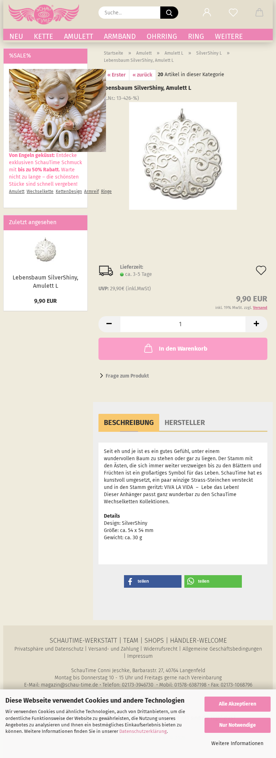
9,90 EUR (45, 300)
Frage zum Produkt (127, 376)
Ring (196, 36)
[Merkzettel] (233, 12)
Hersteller (185, 422)
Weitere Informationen (237, 743)
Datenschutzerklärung (143, 731)
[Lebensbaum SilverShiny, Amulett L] (183, 156)
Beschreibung (129, 422)
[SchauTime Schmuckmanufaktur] (46, 14)
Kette (43, 36)
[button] (207, 12)
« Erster (116, 75)
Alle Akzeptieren (237, 704)
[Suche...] (169, 12)
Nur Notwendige (237, 725)
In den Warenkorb (183, 348)
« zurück (142, 75)
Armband (120, 36)
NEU (16, 36)
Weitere (229, 36)
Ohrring (162, 36)
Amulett (78, 36)
